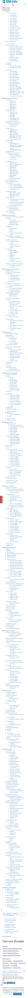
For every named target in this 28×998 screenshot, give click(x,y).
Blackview (12, 255)
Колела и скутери (14, 823)
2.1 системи (13, 340)
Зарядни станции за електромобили (12, 692)
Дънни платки (10, 110)
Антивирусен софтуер (15, 66)
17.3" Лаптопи (13, 18)
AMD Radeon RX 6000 (15, 136)
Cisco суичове (13, 593)
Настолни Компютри (12, 45)
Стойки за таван (14, 313)
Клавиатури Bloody (14, 396)
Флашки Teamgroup (15, 532)
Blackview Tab (13, 223)
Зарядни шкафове (11, 555)
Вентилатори (10, 197)
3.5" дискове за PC (14, 496)
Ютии (11, 819)
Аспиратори (13, 753)
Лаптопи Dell (13, 23)
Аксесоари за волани (15, 475)
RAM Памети (10, 140)
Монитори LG (13, 80)
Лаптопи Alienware (7, 961)
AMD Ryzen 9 (13, 109)
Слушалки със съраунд (16, 455)
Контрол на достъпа (12, 695)
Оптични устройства (12, 206)
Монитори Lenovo (14, 79)
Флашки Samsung (14, 527)
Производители (17, 972)
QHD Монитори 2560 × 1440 (17, 93)
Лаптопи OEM (6, 965)
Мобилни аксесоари (12, 240)
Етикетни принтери (11, 646)
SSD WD (12, 176)
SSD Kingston (13, 175)
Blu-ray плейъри (14, 294)
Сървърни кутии (14, 613)
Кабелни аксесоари (12, 902)
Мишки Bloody (13, 382)
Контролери (10, 445)
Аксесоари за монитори (16, 96)
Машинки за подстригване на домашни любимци (16, 798)
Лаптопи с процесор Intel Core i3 (10, 953)
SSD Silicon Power (14, 172)
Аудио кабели (10, 895)
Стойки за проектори (15, 291)
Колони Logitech (14, 343)
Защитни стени (10, 609)
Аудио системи (10, 336)
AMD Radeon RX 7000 (15, 137)
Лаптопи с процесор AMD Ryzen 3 (11, 951)
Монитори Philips (14, 82)
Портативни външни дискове (17, 507)
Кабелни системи (11, 582)
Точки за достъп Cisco (15, 573)
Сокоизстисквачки (14, 775)
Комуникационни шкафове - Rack (15, 583)
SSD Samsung (13, 170)
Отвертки (12, 723)
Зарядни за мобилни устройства (15, 263)
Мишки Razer (13, 383)
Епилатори (12, 807)
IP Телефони (13, 740)
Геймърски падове (14, 434)
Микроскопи (13, 833)
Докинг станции (14, 30)
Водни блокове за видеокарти (14, 125)
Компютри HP (13, 59)
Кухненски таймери (15, 769)
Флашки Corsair (14, 526)
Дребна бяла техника (12, 802)
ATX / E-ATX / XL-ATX (15, 193)
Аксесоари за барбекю (12, 825)
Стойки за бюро (14, 309)
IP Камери (9, 618)
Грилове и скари (14, 758)
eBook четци (10, 226)
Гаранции (9, 63)
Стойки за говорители (15, 310)
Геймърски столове (12, 478)
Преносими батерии (15, 864)
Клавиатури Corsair (15, 398)
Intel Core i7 (13, 103)
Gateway (9, 550)
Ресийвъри (12, 870)
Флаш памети (10, 518)
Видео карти (10, 128)
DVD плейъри (13, 296)
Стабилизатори (10, 710)
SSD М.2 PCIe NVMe (15, 164)
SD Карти (12, 540)
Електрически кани (14, 761)
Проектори (9, 286)
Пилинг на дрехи (14, 810)
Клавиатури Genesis (15, 442)
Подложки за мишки (15, 390)
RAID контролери (14, 612)
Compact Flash (13, 535)
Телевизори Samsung (15, 275)
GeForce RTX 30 (14, 134)
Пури (11, 840)
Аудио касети (10, 543)
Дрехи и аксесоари (11, 482)
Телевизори (10, 273)
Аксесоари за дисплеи (15, 285)
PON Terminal (10, 625)
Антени (11, 281)
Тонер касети (13, 637)
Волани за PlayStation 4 (16, 472)
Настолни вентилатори (12, 784)
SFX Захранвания (14, 189)
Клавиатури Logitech (15, 395)
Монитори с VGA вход (15, 86)
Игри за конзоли (14, 316)
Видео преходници (14, 893)
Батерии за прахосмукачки (16, 866)
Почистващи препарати (13, 880)
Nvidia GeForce (14, 130)
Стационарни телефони (13, 739)
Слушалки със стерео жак (16, 450)
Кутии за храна (13, 844)
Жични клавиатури (14, 400)
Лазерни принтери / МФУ (13, 632)
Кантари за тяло (11, 750)
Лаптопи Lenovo (14, 26)
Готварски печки (14, 757)
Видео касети (10, 545)
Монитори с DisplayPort (16, 88)
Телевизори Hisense (15, 280)
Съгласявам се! (17, 994)
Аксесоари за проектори (16, 288)
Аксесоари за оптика (15, 830)
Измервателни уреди (15, 724)
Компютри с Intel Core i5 (16, 48)
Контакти (16, 975)
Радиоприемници (11, 367)
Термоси (12, 849)
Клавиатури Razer (14, 443)
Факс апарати (10, 640)
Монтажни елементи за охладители (16, 156)
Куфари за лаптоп (14, 33)
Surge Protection (11, 711)
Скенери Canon (14, 677)
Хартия (8, 683)
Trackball (9, 391)
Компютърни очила (12, 374)
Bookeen (12, 230)
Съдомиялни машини (15, 777)
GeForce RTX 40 (14, 133)
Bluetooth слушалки (15, 354)
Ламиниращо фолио (15, 734)
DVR (8, 549)
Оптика (8, 828)
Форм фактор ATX (14, 118)
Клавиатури (10, 393)
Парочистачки (10, 787)
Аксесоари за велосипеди (13, 873)
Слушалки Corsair (14, 460)
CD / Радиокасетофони (13, 333)
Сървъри (9, 610)
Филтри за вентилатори (16, 205)
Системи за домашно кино (13, 298)
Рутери (8, 577)
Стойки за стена (14, 312)
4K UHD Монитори (14, 94)
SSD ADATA (13, 167)
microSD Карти (13, 538)
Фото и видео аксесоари (16, 325)
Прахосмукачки (14, 811)
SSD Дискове (10, 161)
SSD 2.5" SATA (13, 163)
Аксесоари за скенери (15, 682)
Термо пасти (13, 159)
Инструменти (10, 721)
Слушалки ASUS (14, 456)
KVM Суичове (10, 889)
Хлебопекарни (13, 780)
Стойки (8, 300)
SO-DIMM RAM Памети (16, 150)
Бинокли (12, 831)
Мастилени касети (14, 644)
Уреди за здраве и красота (13, 800)
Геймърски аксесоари (12, 480)
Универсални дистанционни (14, 272)
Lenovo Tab (13, 220)
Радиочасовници (14, 369)
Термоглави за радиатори (13, 882)
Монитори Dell (13, 76)
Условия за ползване (7, 972)
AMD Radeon (13, 131)
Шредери (9, 729)
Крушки (12, 838)
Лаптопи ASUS (13, 21)
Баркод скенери (11, 717)
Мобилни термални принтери (14, 660)
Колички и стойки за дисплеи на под (15, 303)
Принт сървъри (10, 607)
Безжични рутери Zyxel (15, 562)
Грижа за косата (14, 803)
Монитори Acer (14, 71)
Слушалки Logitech (14, 464)
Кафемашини (13, 763)
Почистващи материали (13, 727)
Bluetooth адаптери (11, 409)
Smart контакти (13, 698)
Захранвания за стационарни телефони (16, 746)
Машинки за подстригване (16, 808)
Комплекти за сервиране (13, 827)
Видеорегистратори (15, 869)
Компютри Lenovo (14, 60)
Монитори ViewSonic (15, 77)
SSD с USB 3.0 (13, 510)
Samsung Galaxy (14, 252)
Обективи (12, 323)
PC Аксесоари (10, 211)
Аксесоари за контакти (12, 852)
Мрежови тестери (11, 606)
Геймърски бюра (11, 476)
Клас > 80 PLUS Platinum (16, 186)
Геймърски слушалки (15, 356)
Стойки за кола (13, 244)
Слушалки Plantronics (15, 466)
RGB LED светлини (15, 196)
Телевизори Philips (14, 278)
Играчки (9, 885)
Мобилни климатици (12, 781)
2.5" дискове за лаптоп (15, 497)
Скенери (9, 670)
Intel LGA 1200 (13, 113)
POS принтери (13, 647)
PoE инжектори (10, 627)
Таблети (9, 218)
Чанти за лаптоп (14, 40)
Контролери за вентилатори (17, 202)
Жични (11, 377)
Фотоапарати (10, 319)
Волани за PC (13, 469)
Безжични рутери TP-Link (16, 565)
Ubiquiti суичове (14, 597)
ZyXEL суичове (13, 599)
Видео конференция (15, 414)
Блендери (12, 755)
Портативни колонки (12, 344)
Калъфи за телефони (15, 261)
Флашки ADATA (14, 524)
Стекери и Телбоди (11, 701)
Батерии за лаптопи (15, 29)
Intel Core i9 (13, 104)
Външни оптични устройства (17, 490)
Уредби (8, 363)
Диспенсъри (13, 760)
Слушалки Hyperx (14, 461)
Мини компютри (11, 41)
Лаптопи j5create (9, 915)
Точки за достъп (11, 570)
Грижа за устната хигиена (16, 805)
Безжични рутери (11, 559)
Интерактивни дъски (12, 713)
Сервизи (15, 971)
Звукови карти (10, 151)
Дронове (12, 822)
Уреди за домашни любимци (14, 796)
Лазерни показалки (11, 411)
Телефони (9, 249)
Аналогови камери (14, 621)
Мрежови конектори (15, 907)
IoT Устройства (10, 552)
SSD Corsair (13, 169)
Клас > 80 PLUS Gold (15, 184)
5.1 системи (13, 341)
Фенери (12, 817)
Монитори (9, 70)
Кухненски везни (14, 764)
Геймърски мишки (14, 388)
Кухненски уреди (11, 752)
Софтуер (9, 64)
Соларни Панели (11, 700)
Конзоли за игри (11, 315)
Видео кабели (10, 897)
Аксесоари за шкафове (16, 585)
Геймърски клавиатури (15, 403)
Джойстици (9, 446)
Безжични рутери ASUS (16, 560)
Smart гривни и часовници (13, 236)
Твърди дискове (11, 494)
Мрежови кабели (11, 906)
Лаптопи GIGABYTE (18, 961)
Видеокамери (10, 270)
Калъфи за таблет (14, 224)
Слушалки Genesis (14, 463)
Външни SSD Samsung (15, 513)
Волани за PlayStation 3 (16, 470)
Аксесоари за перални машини (15, 853)
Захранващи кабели (12, 900)
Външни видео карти (15, 139)
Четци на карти (14, 541)
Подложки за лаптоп (15, 35)
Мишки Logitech (14, 380)
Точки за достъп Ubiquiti (16, 571)
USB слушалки (13, 452)
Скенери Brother (14, 676)
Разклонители (10, 697)
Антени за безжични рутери (17, 568)
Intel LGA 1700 (13, 112)
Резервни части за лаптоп (16, 38)
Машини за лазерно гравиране (14, 638)
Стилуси (12, 243)
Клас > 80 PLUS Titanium (16, 187)
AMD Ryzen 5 (13, 106)
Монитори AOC (14, 73)
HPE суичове (13, 594)
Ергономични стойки (15, 301)
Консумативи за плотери (16, 668)
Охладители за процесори (13, 153)
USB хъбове (10, 407)
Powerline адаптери (12, 623)
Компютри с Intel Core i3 (16, 46)
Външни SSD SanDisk (15, 514)
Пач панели (13, 587)
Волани (8, 467)
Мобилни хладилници (12, 783)
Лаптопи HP (13, 24)
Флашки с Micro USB (15, 523)
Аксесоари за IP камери (16, 620)
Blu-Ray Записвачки (15, 210)
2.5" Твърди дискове (12, 181)
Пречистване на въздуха (16, 813)
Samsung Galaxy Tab (15, 221)
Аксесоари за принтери (16, 633)
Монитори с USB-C (14, 90)
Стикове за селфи (14, 241)
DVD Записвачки (14, 208)
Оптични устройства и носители (15, 489)
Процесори (9, 100)
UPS (8, 703)
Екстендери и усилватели (13, 899)
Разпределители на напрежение (15, 589)
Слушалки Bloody (14, 458)
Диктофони (9, 335)
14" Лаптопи (13, 15)
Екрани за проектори (15, 290)
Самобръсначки (14, 814)
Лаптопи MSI (14, 965)
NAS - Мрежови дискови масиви (15, 553)
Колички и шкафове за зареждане (15, 216)
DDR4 (11, 142)
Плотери (9, 665)
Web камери (10, 413)
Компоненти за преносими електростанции (16, 791)
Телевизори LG (14, 276)
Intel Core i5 (13, 101)
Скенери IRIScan (14, 680)
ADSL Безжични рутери (16, 567)
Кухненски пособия (15, 846)
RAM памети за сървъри (16, 145)
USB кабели (10, 890)
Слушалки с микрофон (15, 350)
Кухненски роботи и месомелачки (15, 766)
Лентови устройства (12, 487)
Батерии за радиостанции (16, 860)
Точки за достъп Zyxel (15, 576)
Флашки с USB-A (14, 520)
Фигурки (12, 483)
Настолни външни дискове (16, 505)
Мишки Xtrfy (13, 433)
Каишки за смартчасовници (17, 237)
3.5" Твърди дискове (12, 180)
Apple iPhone (13, 250)
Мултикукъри (13, 773)
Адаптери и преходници (13, 892)
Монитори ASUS (14, 74)
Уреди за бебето (14, 816)
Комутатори (10, 591)
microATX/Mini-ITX (14, 120)
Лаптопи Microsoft (7, 968)
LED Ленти (12, 213)
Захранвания (10, 183)
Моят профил (13, 974)
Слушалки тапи (14, 360)
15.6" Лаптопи (13, 16)
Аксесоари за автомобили (13, 867)
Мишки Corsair (13, 385)
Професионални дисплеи (13, 283)
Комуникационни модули (13, 628)
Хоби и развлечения (12, 820)
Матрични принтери (12, 655)
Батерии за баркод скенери (17, 719)
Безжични (12, 379)
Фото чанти (13, 326)
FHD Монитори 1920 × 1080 (17, 91)
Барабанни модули (15, 635)
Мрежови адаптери (11, 601)
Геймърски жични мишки (16, 425)
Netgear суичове (14, 596)
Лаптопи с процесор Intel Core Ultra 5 (11, 955)
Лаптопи (9, 12)
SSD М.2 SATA (13, 166)
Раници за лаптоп (14, 36)
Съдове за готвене (14, 847)
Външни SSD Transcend (16, 516)
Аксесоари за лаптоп (15, 27)
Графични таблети (11, 420)
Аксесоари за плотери (15, 667)
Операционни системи (15, 67)
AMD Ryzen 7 (13, 107)
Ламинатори (10, 733)
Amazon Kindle (13, 228)
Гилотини (9, 730)
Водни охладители (14, 154)
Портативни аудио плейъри (14, 346)
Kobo (11, 231)
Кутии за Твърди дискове (16, 503)
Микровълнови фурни (15, 772)
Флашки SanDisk (14, 529)
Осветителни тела (11, 837)
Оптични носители (14, 492)
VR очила (9, 416)
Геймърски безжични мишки (17, 426)
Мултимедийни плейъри (13, 293)
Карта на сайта (6, 974)
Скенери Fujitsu (14, 679)
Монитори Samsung (15, 83)
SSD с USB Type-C (14, 511)
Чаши (11, 850)
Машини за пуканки (15, 770)
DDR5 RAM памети (15, 143)
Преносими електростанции (14, 789)
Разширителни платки (12, 121)
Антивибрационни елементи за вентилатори (17, 199)
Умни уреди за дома (12, 794)
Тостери (12, 778)
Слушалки (9, 348)
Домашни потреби (11, 843)
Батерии (9, 855)
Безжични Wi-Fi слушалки (16, 353)
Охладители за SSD (15, 178)
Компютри (8, 913)
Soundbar (9, 366)
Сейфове (9, 883)
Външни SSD (10, 508)
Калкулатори (10, 726)
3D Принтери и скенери (13, 685)
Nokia (11, 253)
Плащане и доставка (7, 971)
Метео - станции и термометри (15, 879)
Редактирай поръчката (8, 975)
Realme (12, 256)
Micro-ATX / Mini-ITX (15, 194)
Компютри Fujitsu (14, 57)
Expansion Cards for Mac (16, 537)
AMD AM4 (12, 115)
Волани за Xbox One (15, 473)
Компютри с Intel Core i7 (16, 50)
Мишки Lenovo (13, 386)
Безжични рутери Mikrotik (16, 563)
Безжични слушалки (15, 453)
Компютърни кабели (12, 904)
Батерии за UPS (14, 707)
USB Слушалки (13, 351)
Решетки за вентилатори (16, 203)
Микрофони (10, 362)
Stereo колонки (13, 338)
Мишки (8, 376)
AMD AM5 (12, 116)
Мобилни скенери (14, 671)
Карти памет (10, 533)
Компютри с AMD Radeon (16, 53)
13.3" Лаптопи (13, 13)
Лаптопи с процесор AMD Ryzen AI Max (12, 948)
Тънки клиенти (10, 43)
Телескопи (12, 834)
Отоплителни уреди (12, 786)
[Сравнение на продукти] (25, 4)
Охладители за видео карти (14, 123)
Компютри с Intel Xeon (15, 51)
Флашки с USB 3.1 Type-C (16, 521)
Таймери (9, 841)
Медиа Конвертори (11, 557)
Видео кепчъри (10, 418)
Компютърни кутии (11, 191)
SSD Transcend (14, 173)
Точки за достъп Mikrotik (16, 574)
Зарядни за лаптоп (14, 32)
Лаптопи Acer (13, 20)
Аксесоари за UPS (14, 705)
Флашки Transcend (14, 530)
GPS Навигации (14, 872)
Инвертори (12, 708)
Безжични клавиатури (15, 401)
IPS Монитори (13, 85)
